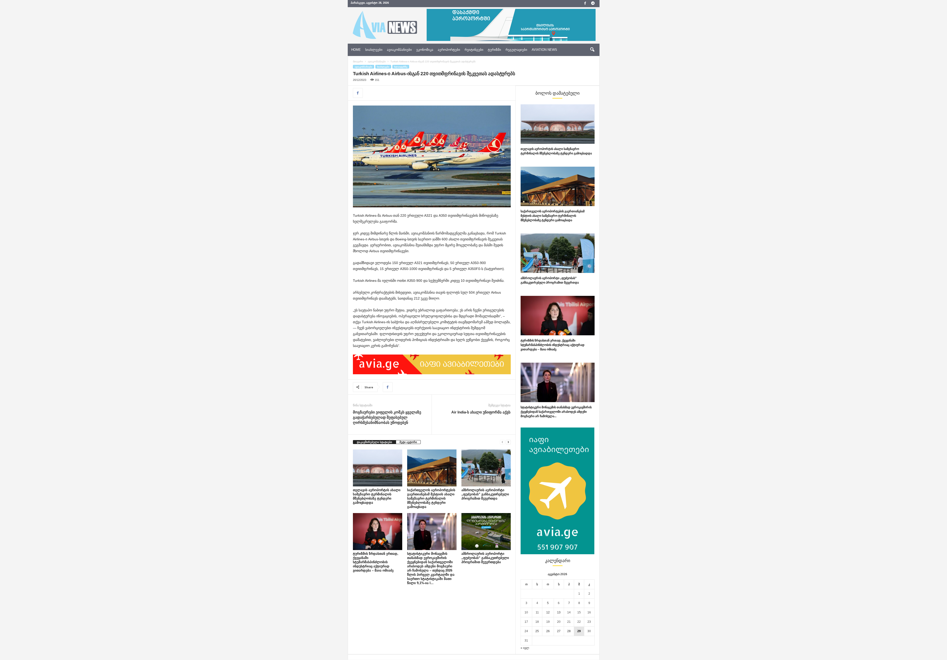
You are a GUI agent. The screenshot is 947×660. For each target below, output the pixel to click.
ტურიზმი (494, 50)
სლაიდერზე (400, 66)
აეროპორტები (449, 50)
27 (559, 631)
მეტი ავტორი (408, 442)
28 (569, 631)
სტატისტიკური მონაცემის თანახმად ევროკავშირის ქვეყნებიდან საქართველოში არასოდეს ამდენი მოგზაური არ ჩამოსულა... (556, 412)
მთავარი (358, 61)
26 (548, 631)
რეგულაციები (516, 50)
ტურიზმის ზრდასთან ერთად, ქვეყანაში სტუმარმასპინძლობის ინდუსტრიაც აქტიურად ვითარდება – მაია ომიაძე (375, 562)
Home (356, 50)
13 (559, 612)
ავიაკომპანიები (399, 50)
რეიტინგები (474, 50)
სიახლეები (373, 50)
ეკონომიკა (424, 50)
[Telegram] (593, 3)
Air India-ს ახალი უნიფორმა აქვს (480, 412)
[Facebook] (585, 3)
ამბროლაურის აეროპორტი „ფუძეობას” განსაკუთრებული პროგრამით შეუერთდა (485, 494)
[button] (592, 49)
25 (537, 631)
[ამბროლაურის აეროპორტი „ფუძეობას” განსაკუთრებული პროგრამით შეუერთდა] (486, 467)
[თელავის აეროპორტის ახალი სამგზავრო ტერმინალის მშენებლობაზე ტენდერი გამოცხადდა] (377, 467)
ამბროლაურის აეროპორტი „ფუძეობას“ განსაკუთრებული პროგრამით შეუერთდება (485, 558)
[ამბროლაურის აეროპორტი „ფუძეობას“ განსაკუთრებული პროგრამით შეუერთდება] (486, 531)
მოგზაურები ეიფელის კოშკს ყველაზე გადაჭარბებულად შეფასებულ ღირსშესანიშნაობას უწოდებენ (387, 417)
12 (548, 612)
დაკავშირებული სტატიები (374, 442)
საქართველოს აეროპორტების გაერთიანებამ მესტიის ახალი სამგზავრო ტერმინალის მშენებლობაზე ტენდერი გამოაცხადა (431, 498)
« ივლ (525, 648)
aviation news (544, 50)
